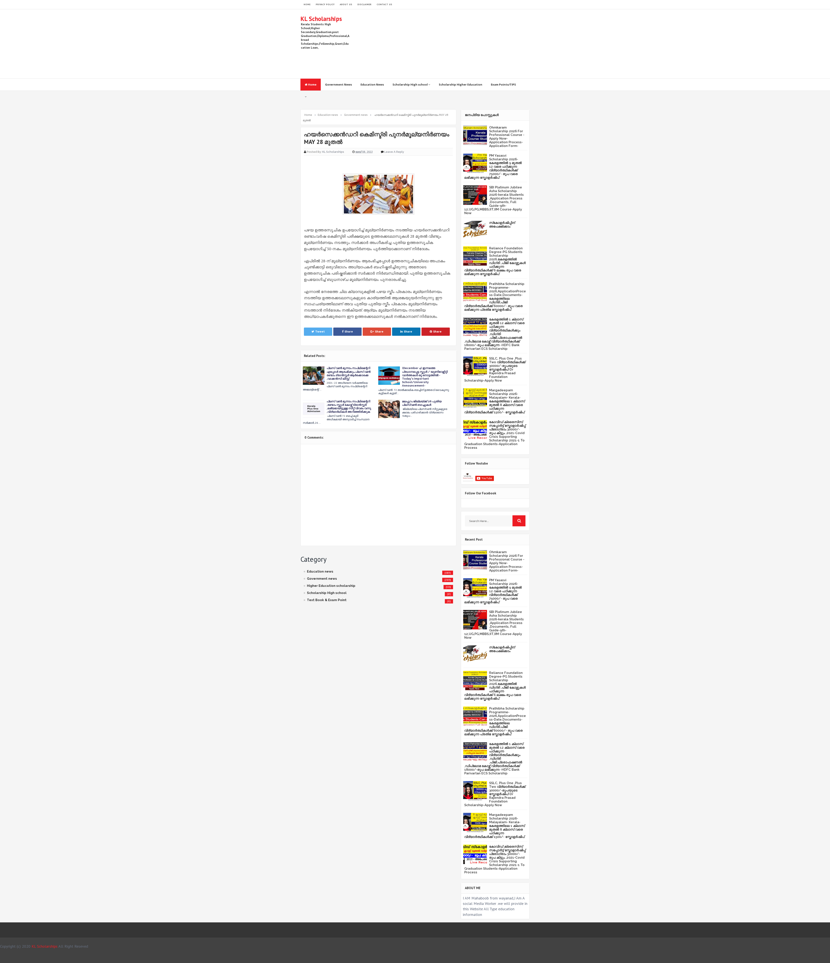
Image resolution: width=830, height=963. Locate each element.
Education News (372, 84)
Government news (322, 579)
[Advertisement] (451, 44)
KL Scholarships (321, 19)
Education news (320, 571)
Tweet (320, 331)
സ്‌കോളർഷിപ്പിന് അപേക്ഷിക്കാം (502, 224)
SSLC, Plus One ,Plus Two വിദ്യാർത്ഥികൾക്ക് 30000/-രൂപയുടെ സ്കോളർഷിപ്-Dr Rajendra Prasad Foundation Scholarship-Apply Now (494, 369)
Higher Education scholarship (331, 586)
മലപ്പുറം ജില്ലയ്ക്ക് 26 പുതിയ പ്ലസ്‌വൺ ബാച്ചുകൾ (422, 403)
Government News (338, 84)
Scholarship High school (410, 84)
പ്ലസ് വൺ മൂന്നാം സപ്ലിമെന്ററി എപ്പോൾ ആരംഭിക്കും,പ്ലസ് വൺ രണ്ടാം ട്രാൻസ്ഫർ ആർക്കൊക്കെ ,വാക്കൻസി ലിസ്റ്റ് (348, 373)
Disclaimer (365, 4)
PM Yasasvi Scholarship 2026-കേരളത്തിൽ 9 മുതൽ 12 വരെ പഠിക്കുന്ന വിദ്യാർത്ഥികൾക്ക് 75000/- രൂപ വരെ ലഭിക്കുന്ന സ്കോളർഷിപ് (493, 167)
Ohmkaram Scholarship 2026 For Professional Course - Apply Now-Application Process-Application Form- (506, 137)
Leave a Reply (394, 151)
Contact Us (384, 4)
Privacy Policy (325, 4)
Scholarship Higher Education (460, 84)
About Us (346, 4)
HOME (307, 4)
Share (349, 331)
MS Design (461, 957)
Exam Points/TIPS (503, 84)
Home (311, 84)
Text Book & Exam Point (326, 600)
